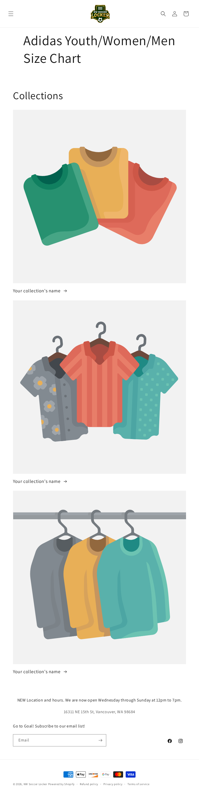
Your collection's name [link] (37, 291)
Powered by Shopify (61, 784)
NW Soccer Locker (35, 784)
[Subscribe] (100, 740)
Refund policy (89, 784)
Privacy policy (113, 784)
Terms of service (138, 784)
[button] (11, 13)
